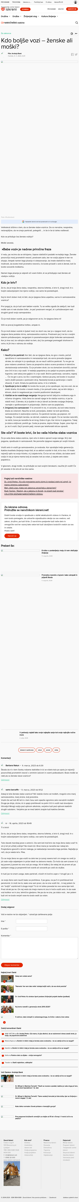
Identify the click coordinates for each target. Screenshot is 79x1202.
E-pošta (5, 1073)
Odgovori (5, 924)
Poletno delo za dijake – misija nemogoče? (26, 1200)
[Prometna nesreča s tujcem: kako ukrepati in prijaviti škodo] (20, 575)
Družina (4, 16)
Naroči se (12, 536)
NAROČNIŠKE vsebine (14, 23)
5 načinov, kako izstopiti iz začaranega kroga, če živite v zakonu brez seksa (42, 1162)
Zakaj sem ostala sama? (23, 1121)
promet (48, 895)
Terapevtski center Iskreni (10, 7)
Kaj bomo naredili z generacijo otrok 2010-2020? (33, 1151)
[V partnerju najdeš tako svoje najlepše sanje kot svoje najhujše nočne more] (20, 733)
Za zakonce (6, 33)
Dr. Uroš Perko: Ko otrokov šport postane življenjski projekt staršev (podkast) (42, 1141)
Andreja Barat (16, 53)
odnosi (40, 895)
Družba (16, 16)
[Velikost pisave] (76, 33)
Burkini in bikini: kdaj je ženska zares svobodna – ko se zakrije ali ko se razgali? (45, 1186)
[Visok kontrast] (72, 33)
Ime (3, 1066)
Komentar (6, 1080)
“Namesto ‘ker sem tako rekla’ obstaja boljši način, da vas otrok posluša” (41, 1131)
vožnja (56, 895)
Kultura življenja (48, 16)
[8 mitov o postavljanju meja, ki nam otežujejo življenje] (20, 551)
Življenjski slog (30, 16)
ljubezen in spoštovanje (27, 895)
